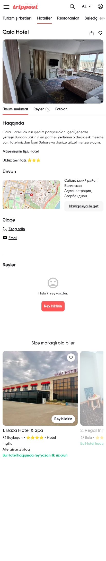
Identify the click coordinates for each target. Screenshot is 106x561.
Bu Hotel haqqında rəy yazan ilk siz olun (35, 455)
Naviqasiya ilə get (84, 206)
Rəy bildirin (53, 306)
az (84, 6)
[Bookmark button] (71, 357)
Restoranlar (68, 18)
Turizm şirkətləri (17, 18)
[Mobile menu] (6, 6)
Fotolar (61, 109)
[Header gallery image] (53, 71)
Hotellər (44, 18)
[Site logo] (26, 6)
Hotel (34, 151)
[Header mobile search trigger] (72, 6)
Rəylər (41, 109)
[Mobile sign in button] (100, 6)
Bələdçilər (93, 18)
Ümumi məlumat (15, 109)
